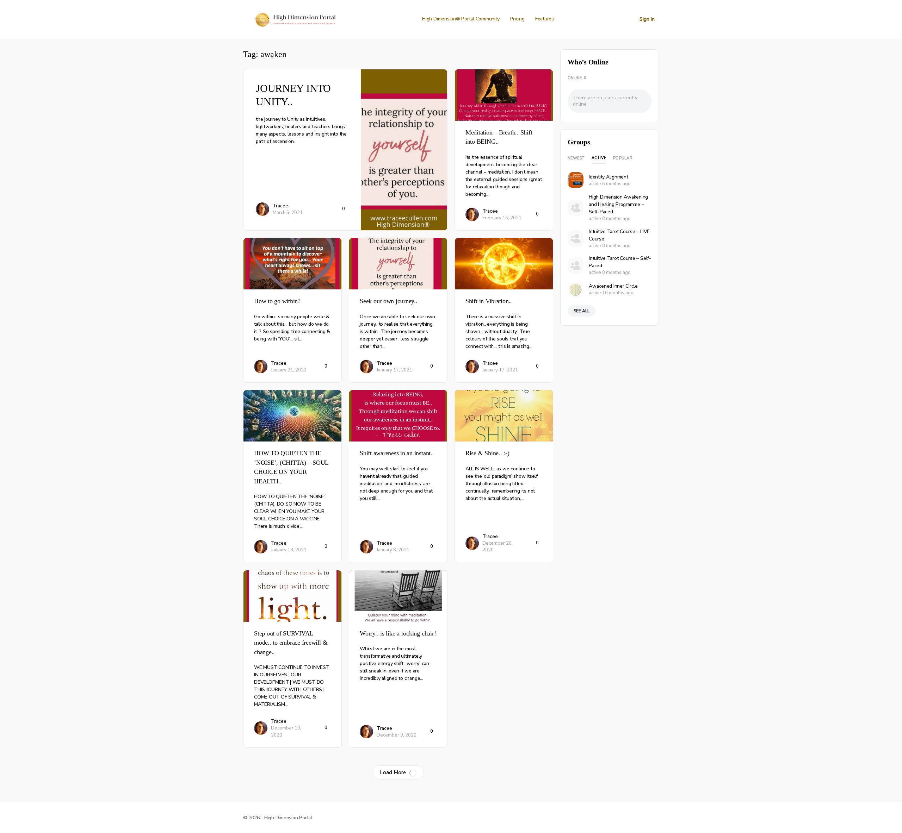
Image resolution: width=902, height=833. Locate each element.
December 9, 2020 (396, 735)
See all (581, 311)
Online (577, 78)
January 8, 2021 (393, 550)
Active (599, 158)
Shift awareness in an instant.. (397, 453)
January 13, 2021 (289, 550)
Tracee (280, 205)
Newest (576, 158)
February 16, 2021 (501, 218)
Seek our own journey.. (389, 301)
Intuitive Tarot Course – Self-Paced (620, 262)
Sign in (647, 19)
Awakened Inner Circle (613, 286)
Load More (393, 772)
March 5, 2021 (288, 212)
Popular (622, 158)
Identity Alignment (608, 177)
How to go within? (277, 301)
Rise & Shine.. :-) (487, 453)
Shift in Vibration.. (488, 301)
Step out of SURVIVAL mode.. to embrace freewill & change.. (290, 643)
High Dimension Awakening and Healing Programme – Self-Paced (618, 204)
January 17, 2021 (394, 370)
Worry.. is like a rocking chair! (398, 633)
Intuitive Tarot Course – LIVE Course (619, 235)
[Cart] (627, 19)
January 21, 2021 (289, 370)
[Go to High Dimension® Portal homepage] (294, 18)
